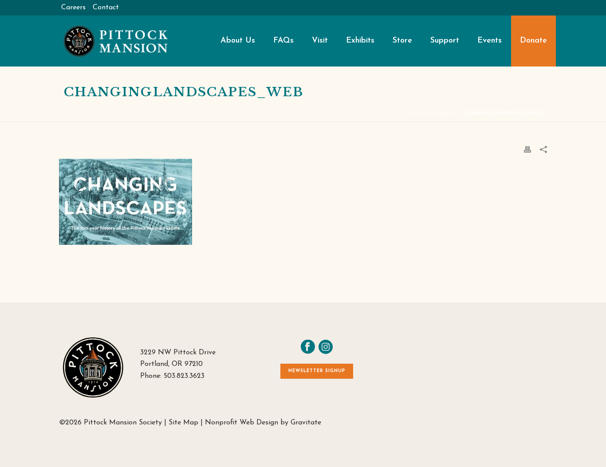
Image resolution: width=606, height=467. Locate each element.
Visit (320, 41)
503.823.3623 (184, 376)
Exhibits (360, 41)
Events (489, 41)
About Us (237, 41)
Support (444, 41)
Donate (533, 41)
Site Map (183, 422)
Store (402, 41)
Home (418, 113)
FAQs (283, 41)
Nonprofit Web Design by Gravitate (263, 422)
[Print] (527, 149)
